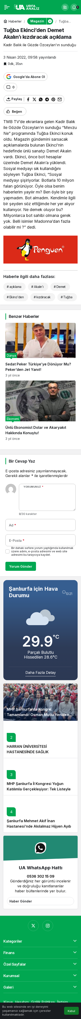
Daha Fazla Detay (40, 672)
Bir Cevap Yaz (22, 461)
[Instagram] (47, 925)
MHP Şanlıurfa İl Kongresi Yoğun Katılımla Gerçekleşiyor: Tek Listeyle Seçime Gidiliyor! (39, 789)
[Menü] (7, 7)
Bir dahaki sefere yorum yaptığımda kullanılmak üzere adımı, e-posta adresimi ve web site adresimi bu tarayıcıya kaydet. (42, 551)
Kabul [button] (71, 1011)
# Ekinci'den (15, 297)
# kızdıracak (42, 297)
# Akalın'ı (37, 287)
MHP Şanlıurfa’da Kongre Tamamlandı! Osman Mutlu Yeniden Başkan (38, 714)
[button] (65, 7)
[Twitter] (33, 925)
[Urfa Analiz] (28, 7)
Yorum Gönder (20, 566)
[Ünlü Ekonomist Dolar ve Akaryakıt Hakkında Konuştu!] (40, 411)
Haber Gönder (20, 901)
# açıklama (14, 287)
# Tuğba (66, 297)
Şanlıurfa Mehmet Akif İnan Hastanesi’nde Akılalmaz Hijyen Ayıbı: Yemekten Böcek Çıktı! (40, 826)
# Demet (59, 287)
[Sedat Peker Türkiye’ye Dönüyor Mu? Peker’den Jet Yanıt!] (40, 350)
